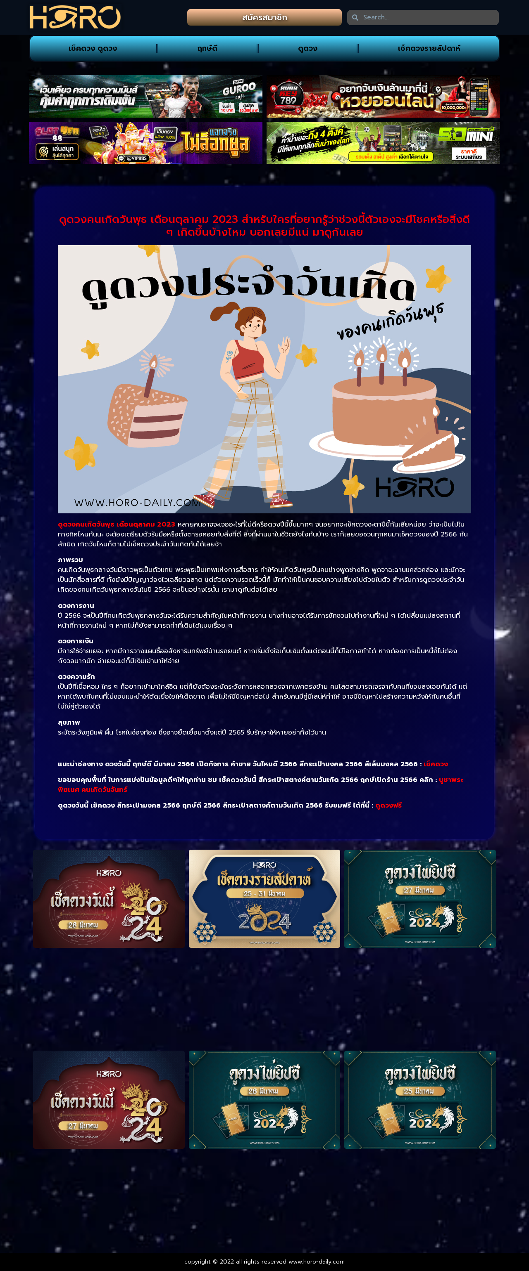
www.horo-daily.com (316, 1261)
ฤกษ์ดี (207, 48)
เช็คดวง (436, 764)
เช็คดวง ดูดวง (93, 48)
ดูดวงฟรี (388, 805)
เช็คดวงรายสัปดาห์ (429, 48)
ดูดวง (307, 48)
